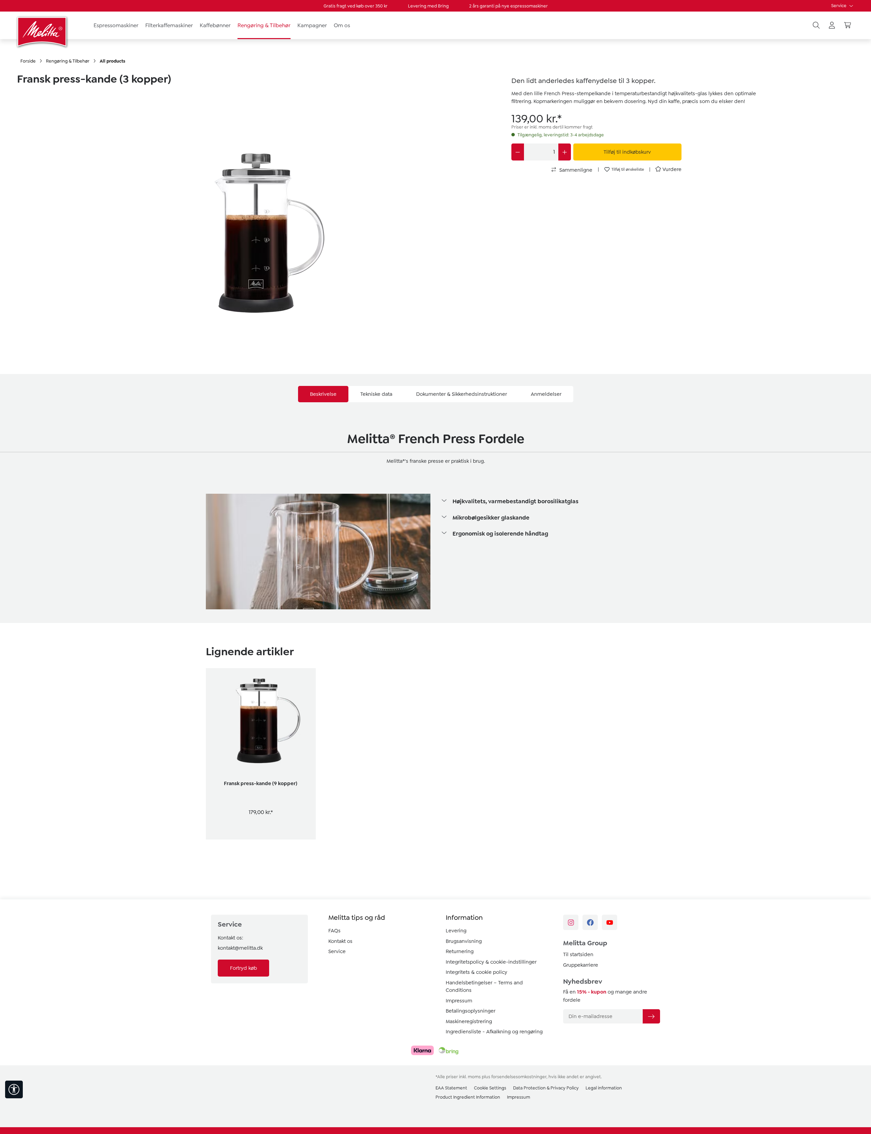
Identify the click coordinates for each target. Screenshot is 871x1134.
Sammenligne (575, 170)
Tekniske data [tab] (376, 394)
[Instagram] (570, 922)
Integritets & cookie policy (476, 972)
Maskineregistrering (469, 1021)
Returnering (460, 951)
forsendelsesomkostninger (518, 1077)
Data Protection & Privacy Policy (546, 1088)
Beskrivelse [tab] (323, 394)
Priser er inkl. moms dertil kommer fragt (552, 127)
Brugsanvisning (464, 941)
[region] (259, 218)
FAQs (334, 930)
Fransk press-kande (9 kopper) (260, 783)
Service (839, 6)
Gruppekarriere (580, 965)
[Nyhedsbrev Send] (651, 1016)
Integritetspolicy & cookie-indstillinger (491, 962)
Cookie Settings (490, 1088)
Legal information (604, 1088)
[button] (553, 502)
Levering (456, 930)
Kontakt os (340, 941)
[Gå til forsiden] (42, 32)
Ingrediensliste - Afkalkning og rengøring (494, 1031)
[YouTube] (609, 922)
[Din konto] (831, 25)
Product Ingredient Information (468, 1097)
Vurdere (671, 169)
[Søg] (816, 25)
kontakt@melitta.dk (240, 948)
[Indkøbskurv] (847, 25)
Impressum (459, 1000)
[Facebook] (590, 922)
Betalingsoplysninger (470, 1011)
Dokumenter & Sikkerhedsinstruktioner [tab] (461, 394)
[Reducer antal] (517, 151)
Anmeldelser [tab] (546, 394)
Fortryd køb (243, 968)
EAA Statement (451, 1088)
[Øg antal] (564, 151)
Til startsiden (578, 954)
